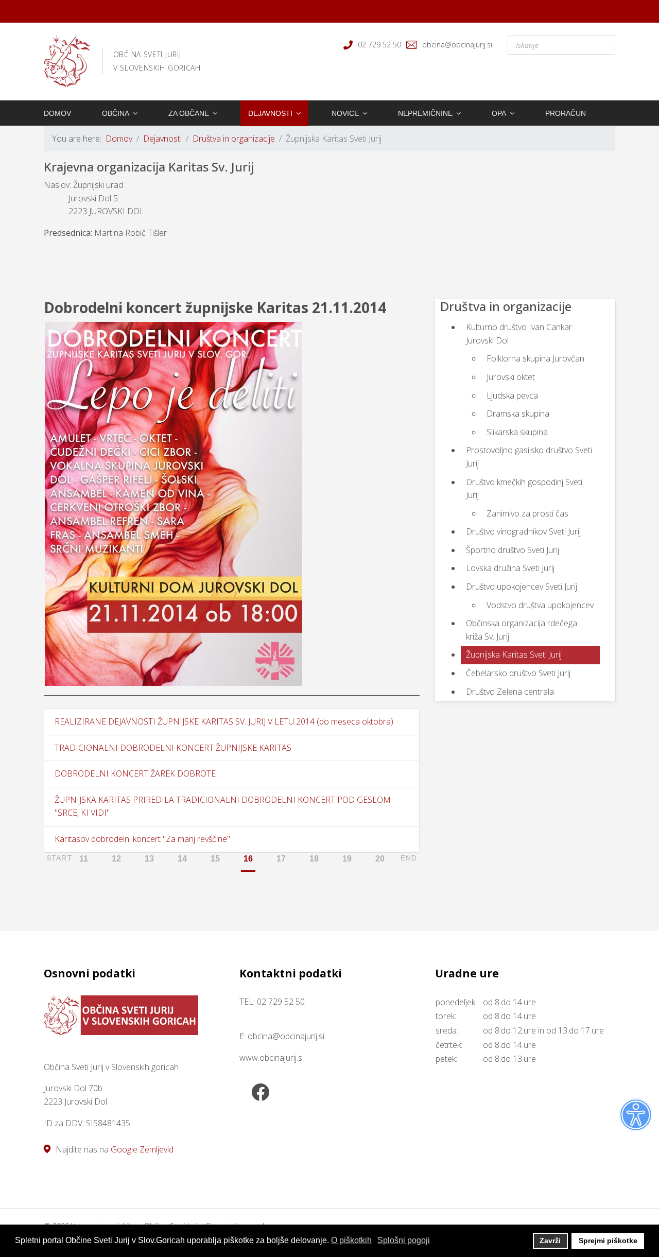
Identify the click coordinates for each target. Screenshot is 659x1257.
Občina (115, 113)
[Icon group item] (260, 1093)
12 (116, 858)
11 (83, 858)
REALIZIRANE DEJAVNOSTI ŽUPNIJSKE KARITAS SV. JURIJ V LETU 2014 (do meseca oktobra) (224, 721)
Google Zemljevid (142, 1149)
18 (314, 858)
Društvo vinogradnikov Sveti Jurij (523, 531)
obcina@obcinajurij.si (457, 44)
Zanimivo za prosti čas (527, 513)
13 (149, 858)
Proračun (565, 113)
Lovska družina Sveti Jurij (510, 568)
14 (182, 858)
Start (59, 858)
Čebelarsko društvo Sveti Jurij (518, 673)
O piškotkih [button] (351, 1240)
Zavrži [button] (550, 1240)
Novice (345, 113)
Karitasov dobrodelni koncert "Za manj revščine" (142, 839)
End (409, 858)
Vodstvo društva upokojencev (540, 605)
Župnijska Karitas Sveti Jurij (514, 654)
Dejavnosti (270, 113)
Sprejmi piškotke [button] (608, 1240)
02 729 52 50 (379, 44)
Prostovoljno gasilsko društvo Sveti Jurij (529, 456)
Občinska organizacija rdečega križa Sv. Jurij (521, 629)
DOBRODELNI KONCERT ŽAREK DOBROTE (135, 773)
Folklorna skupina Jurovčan (535, 358)
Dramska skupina (518, 413)
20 (380, 858)
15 (215, 858)
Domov (57, 113)
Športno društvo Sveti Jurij (512, 550)
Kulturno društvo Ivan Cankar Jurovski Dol (519, 333)
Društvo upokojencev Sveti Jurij (521, 586)
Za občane (188, 113)
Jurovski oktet (511, 377)
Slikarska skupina (517, 432)
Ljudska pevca (512, 395)
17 (281, 858)
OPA (499, 113)
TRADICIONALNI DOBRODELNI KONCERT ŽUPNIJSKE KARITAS (173, 747)
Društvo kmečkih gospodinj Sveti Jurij (524, 488)
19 (347, 858)
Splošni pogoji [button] (403, 1240)
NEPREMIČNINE (425, 113)
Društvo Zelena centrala (510, 691)
